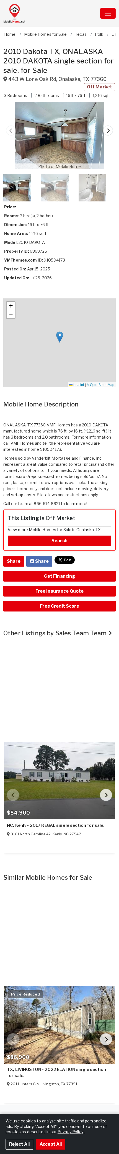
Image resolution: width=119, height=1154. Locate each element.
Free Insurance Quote (59, 591)
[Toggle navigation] (108, 13)
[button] (59, 135)
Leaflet (78, 384)
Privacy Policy (70, 1131)
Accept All (51, 1144)
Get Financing (59, 576)
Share (13, 561)
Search (59, 540)
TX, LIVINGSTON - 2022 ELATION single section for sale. (56, 1072)
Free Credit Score (59, 606)
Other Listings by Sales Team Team (55, 633)
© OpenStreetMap (100, 384)
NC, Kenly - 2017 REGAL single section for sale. (56, 825)
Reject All (19, 1144)
